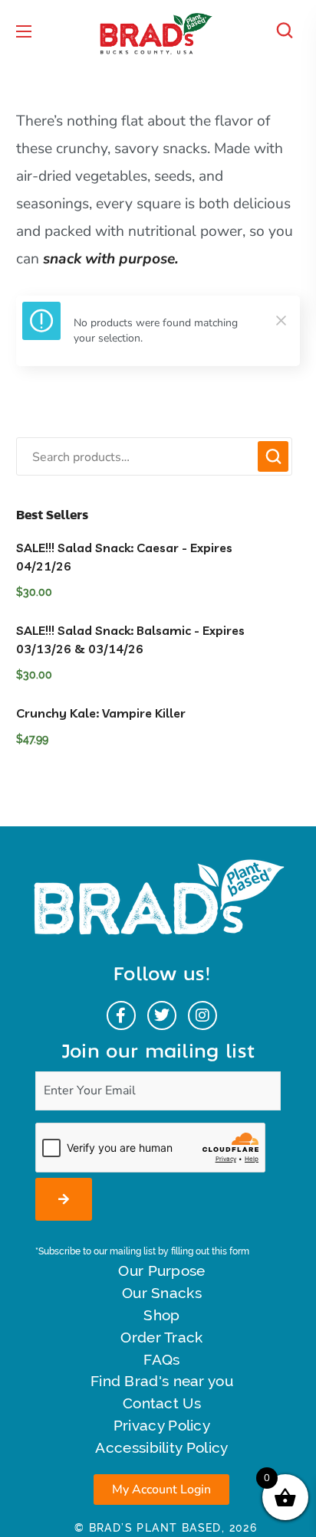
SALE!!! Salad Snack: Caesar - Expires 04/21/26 (124, 557)
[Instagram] (202, 1015)
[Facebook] (121, 1015)
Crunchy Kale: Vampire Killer (101, 713)
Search (273, 456)
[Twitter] (161, 1015)
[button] (288, 30)
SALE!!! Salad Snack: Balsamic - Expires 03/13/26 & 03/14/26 (130, 639)
